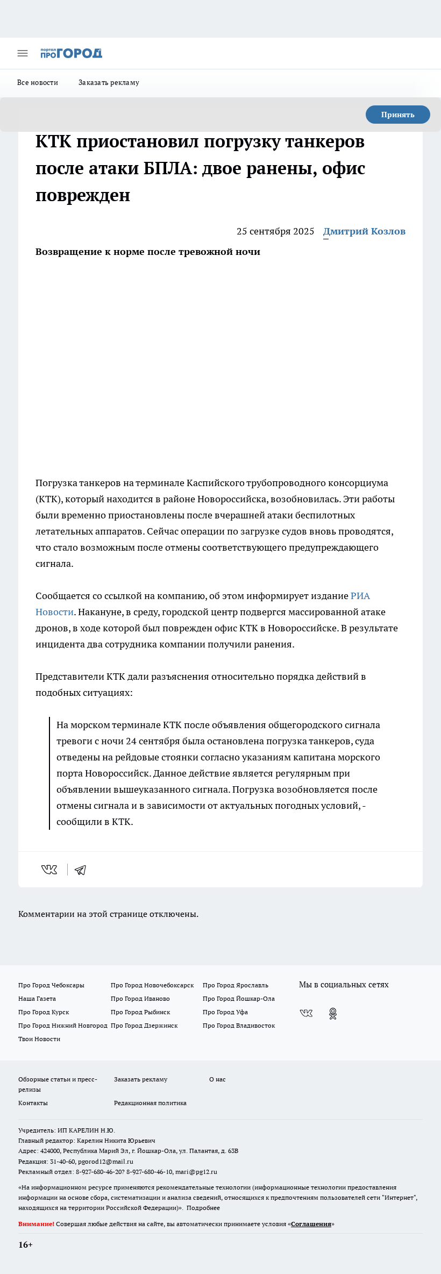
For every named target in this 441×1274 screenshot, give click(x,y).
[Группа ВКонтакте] (306, 1013)
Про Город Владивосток (239, 1025)
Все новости (37, 82)
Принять (398, 114)
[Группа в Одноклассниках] (332, 1013)
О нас (217, 1079)
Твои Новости (39, 1039)
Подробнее (203, 1208)
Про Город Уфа (225, 1012)
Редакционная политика (150, 1103)
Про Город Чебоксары (51, 985)
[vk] (50, 869)
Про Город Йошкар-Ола (239, 998)
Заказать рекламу (109, 82)
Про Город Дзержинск (144, 1025)
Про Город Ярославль (235, 985)
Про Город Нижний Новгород (63, 1025)
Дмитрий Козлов (364, 231)
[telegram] (84, 869)
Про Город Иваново (140, 998)
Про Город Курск (43, 1012)
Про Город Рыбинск (140, 1012)
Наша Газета (37, 998)
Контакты (33, 1103)
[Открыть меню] (22, 53)
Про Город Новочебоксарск (152, 985)
